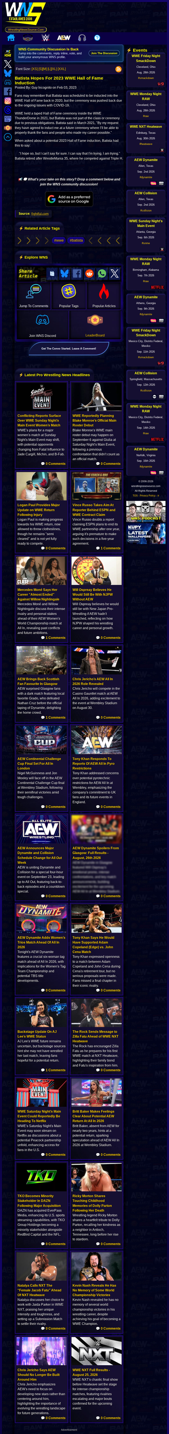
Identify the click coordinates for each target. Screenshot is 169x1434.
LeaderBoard (95, 335)
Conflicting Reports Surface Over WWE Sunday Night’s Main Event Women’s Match (39, 420)
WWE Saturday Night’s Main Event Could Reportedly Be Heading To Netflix (39, 1116)
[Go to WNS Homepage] (26, 14)
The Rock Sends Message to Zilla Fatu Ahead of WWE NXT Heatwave (96, 1036)
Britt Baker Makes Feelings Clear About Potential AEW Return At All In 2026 (93, 1116)
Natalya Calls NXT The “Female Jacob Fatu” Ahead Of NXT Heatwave (39, 1290)
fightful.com (40, 213)
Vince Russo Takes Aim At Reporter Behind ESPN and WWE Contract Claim (94, 509)
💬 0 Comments (53, 463)
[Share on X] (114, 274)
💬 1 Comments (108, 548)
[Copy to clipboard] (52, 274)
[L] (49, 69)
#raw (146, 116)
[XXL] (62, 69)
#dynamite (146, 177)
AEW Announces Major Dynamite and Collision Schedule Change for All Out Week (40, 855)
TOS (135, 495)
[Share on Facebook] (77, 274)
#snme (146, 243)
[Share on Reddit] (89, 274)
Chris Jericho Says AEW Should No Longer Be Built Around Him (39, 1374)
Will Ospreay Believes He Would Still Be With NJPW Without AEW (93, 594)
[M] (44, 69)
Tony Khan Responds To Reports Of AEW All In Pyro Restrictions (94, 763)
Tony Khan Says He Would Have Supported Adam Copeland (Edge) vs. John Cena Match (93, 945)
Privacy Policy (147, 495)
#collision (145, 210)
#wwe (59, 240)
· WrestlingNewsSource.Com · (26, 29)
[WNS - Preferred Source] (69, 199)
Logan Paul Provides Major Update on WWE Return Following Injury (39, 509)
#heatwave (146, 144)
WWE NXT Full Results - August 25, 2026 (91, 1372)
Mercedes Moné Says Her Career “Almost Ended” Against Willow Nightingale (38, 594)
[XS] (35, 69)
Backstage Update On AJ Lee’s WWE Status (37, 1034)
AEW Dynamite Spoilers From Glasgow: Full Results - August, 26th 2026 (96, 852)
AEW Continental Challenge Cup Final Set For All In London (39, 763)
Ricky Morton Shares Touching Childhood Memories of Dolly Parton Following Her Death (92, 1203)
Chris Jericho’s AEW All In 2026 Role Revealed (93, 681)
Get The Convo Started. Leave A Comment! (68, 348)
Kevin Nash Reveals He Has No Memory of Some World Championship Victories (94, 1290)
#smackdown (146, 78)
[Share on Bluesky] (64, 274)
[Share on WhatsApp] (102, 274)
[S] (40, 69)
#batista (76, 240)
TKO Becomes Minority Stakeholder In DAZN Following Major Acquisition (39, 1200)
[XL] (54, 69)
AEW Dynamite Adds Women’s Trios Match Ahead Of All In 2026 (41, 942)
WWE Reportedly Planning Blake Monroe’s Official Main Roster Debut (94, 420)
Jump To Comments (33, 306)
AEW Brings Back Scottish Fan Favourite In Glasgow (38, 681)
